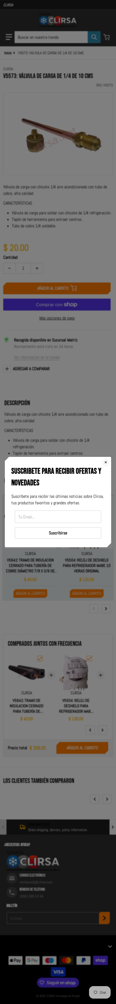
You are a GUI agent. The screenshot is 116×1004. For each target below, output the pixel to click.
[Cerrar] (106, 462)
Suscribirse (58, 533)
